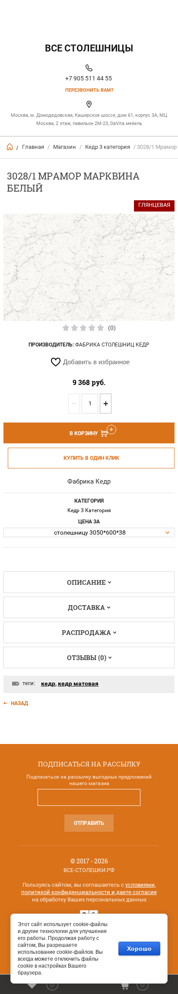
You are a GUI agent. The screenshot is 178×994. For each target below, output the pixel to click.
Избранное (52, 984)
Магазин (64, 147)
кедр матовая (78, 683)
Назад (19, 703)
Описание (86, 582)
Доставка (86, 607)
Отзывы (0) (86, 657)
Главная (33, 147)
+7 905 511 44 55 (88, 78)
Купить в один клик (91, 458)
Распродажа (86, 632)
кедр (48, 683)
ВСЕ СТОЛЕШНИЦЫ (89, 48)
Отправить (89, 823)
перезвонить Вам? (89, 90)
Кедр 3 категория (107, 147)
